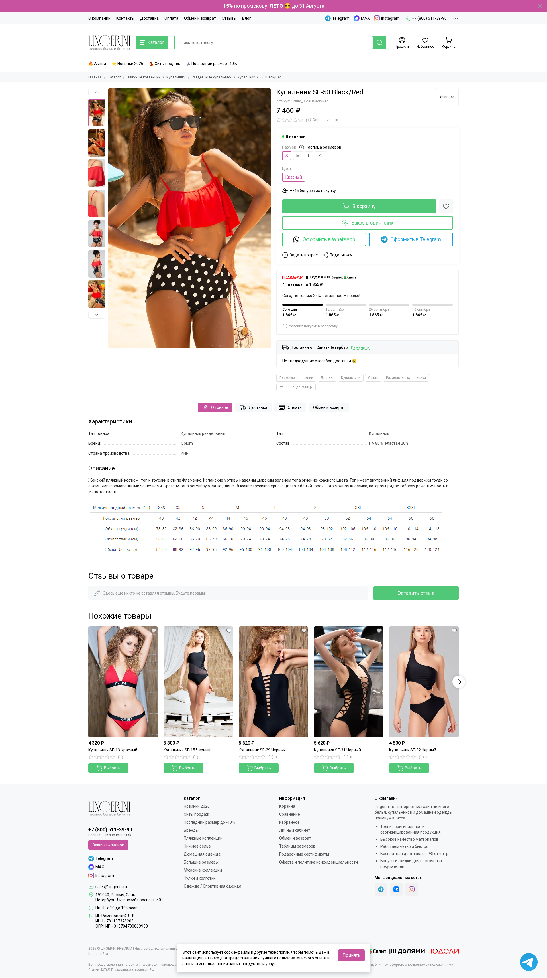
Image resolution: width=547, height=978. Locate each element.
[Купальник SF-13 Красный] (123, 681)
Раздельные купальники (212, 77)
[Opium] (447, 97)
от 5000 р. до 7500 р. (296, 387)
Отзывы (229, 18)
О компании (99, 18)
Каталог (114, 77)
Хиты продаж (196, 814)
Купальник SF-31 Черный (337, 750)
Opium (373, 378)
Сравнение (289, 814)
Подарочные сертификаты (304, 854)
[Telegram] (381, 889)
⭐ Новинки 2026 (127, 63)
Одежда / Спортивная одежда (212, 886)
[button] (111, 218)
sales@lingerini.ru (111, 886)
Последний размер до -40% (209, 822)
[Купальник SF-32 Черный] (424, 681)
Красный (293, 177)
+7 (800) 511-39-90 (429, 18)
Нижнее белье (197, 846)
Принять (351, 955)
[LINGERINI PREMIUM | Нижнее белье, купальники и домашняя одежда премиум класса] (109, 42)
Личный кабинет (294, 830)
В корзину (364, 206)
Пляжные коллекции (143, 77)
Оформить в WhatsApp (329, 239)
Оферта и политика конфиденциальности (318, 862)
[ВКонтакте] (396, 889)
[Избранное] (446, 206)
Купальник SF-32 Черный (412, 750)
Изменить (360, 347)
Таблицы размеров (297, 846)
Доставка (149, 18)
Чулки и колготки (200, 878)
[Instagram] (411, 889)
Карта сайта (98, 954)
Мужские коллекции (203, 870)
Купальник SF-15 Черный (187, 750)
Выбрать (112, 768)
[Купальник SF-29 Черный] (273, 681)
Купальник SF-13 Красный (112, 750)
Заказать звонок (108, 845)
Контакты (125, 18)
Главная (95, 77)
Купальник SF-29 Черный (262, 750)
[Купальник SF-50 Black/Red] (189, 218)
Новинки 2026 (197, 806)
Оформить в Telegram (415, 239)
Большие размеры (201, 862)
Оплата (171, 18)
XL (320, 155)
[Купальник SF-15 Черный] (198, 681)
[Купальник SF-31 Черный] (348, 681)
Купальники (176, 77)
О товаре (219, 407)
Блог (246, 18)
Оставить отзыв (416, 593)
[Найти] (379, 42)
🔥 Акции (97, 63)
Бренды (327, 378)
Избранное (289, 822)
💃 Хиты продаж (164, 63)
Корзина (287, 806)
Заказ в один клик (372, 223)
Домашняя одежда (202, 854)
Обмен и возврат (200, 18)
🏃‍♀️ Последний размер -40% (211, 63)
